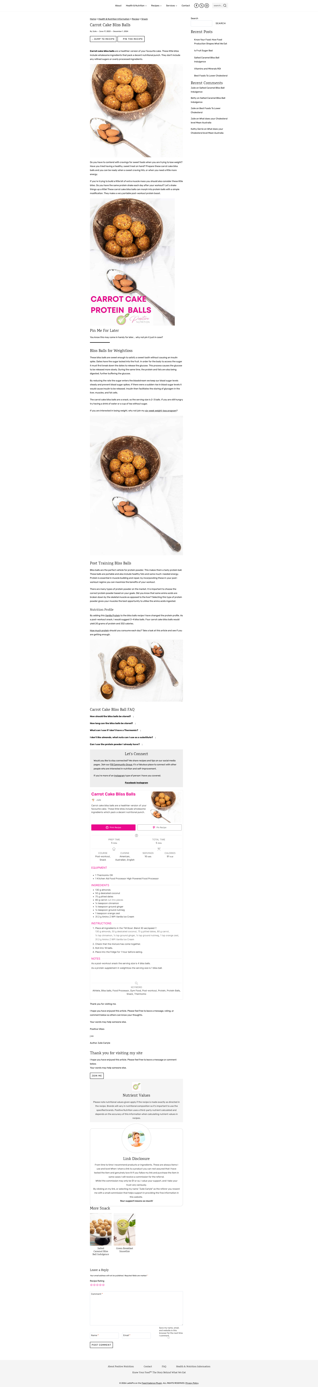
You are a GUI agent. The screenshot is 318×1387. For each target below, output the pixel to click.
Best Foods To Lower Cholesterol (210, 75)
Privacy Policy (191, 1383)
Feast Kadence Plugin (152, 1383)
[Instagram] (206, 5)
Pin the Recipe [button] (133, 39)
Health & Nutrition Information (114, 19)
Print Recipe (115, 827)
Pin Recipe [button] (161, 827)
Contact (186, 5)
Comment (97, 1294)
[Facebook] (196, 5)
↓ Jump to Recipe (103, 39)
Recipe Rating (97, 1281)
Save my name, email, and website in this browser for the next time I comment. (171, 1332)
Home (93, 19)
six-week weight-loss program (160, 410)
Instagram (119, 775)
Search (194, 18)
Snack (144, 19)
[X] (201, 5)
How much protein (99, 630)
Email (126, 1335)
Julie (95, 31)
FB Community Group (121, 764)
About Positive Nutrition (121, 1366)
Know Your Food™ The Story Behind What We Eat (159, 1372)
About (118, 5)
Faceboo (130, 782)
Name (95, 1335)
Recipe (135, 19)
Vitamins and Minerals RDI (207, 68)
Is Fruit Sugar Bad (203, 50)
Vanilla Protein (112, 615)
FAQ (164, 1366)
